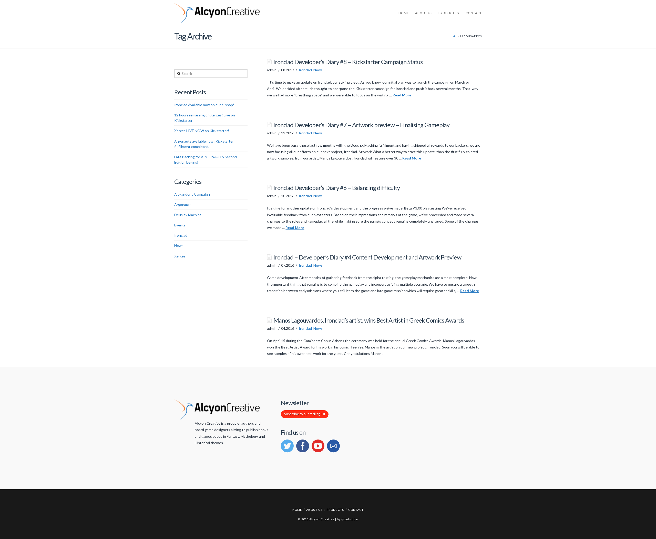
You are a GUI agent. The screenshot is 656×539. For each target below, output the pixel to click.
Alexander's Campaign (192, 194)
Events (180, 225)
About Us (314, 509)
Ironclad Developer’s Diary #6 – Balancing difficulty (336, 187)
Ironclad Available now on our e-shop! (204, 105)
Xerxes (180, 256)
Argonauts (182, 204)
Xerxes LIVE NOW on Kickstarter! (201, 130)
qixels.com (349, 519)
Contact (356, 509)
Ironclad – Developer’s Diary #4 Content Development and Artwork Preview (367, 257)
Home (297, 509)
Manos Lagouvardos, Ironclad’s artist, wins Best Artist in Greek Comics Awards (368, 320)
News (318, 70)
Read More (402, 95)
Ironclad (305, 70)
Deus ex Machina (187, 215)
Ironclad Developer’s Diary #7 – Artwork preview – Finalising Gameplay (361, 124)
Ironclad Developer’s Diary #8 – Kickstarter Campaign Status (348, 61)
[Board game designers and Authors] (217, 13)
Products (335, 509)
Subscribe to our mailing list (304, 414)
